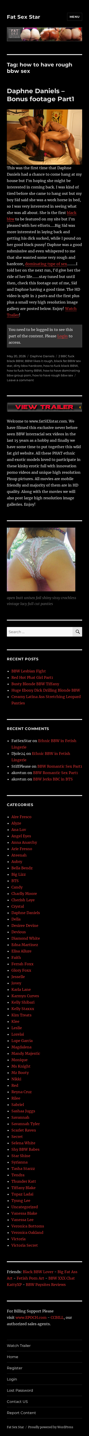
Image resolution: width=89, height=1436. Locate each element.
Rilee (15, 1098)
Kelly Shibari (22, 1002)
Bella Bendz (22, 868)
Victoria (18, 1239)
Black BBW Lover (38, 1271)
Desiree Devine (24, 925)
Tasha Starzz (23, 1168)
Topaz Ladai (22, 1194)
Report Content (21, 1413)
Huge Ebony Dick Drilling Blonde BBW (45, 690)
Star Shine (20, 1155)
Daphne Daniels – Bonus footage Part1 (40, 95)
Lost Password (20, 1390)
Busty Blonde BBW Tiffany (35, 684)
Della (16, 919)
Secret (17, 1136)
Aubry (16, 861)
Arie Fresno (21, 848)
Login (62, 336)
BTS (15, 880)
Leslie (16, 1028)
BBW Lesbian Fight (28, 671)
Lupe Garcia (22, 1040)
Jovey (16, 983)
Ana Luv (18, 829)
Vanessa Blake (24, 1213)
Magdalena (21, 1047)
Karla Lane (21, 989)
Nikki (16, 1079)
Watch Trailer (19, 1345)
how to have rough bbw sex (52, 375)
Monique (19, 1060)
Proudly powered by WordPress (50, 1427)
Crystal (17, 906)
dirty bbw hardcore (28, 366)
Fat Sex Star (23, 17)
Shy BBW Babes (25, 1149)
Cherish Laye (23, 900)
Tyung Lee (20, 1200)
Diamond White (25, 938)
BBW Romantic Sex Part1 (59, 766)
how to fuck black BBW (60, 366)
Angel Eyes (21, 836)
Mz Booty (20, 1072)
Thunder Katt (23, 1181)
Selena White (23, 1143)
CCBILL (57, 1317)
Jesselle (18, 976)
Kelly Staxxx (22, 1008)
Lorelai (17, 1034)
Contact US (17, 1401)
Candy (17, 887)
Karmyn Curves (25, 996)
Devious (18, 932)
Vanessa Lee (22, 1219)
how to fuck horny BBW (24, 370)
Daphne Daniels (42, 356)
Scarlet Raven (23, 1130)
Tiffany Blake (23, 1187)
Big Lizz (18, 874)
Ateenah (19, 855)
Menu (75, 17)
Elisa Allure (21, 951)
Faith (16, 957)
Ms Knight (21, 1066)
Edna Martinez (24, 944)
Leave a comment (20, 380)
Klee (15, 1021)
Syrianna (19, 1162)
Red (14, 1085)
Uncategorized (24, 1207)
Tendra (17, 1175)
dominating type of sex (46, 264)
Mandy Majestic (25, 1053)
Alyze (16, 823)
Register (14, 1368)
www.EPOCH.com (31, 1317)
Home (12, 1357)
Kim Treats (21, 1015)
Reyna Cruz (21, 1092)
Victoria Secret (24, 1245)
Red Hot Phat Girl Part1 (32, 677)
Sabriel (17, 1104)
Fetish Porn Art (30, 1278)
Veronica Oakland (27, 1232)
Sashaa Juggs (23, 1111)
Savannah (20, 1117)
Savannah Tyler (25, 1123)
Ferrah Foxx (22, 964)
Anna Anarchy (24, 842)
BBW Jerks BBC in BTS (53, 779)
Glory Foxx (21, 970)
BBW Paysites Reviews (46, 1284)
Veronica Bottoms (27, 1226)
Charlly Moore (24, 893)
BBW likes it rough (39, 361)
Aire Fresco (21, 817)
